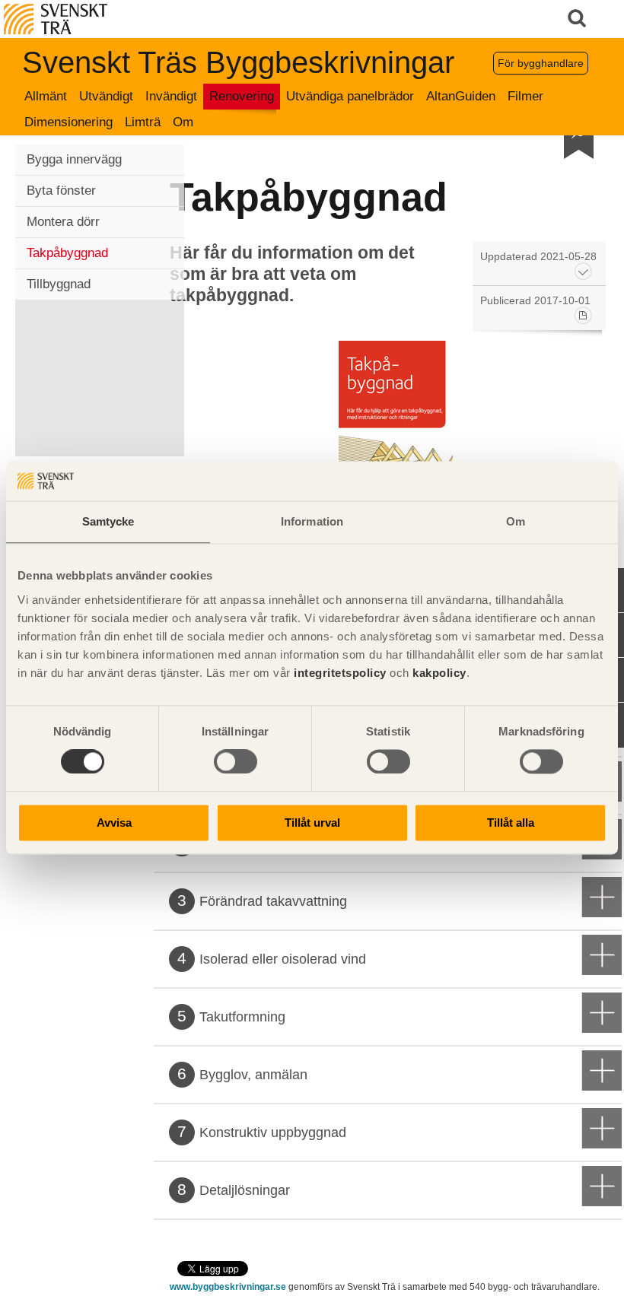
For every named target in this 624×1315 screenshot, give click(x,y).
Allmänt (45, 96)
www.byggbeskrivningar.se (228, 1287)
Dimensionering (68, 122)
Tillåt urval (312, 822)
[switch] (235, 762)
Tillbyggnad (59, 284)
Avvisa (114, 822)
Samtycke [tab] (108, 521)
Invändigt (171, 96)
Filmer (525, 96)
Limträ (143, 122)
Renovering (241, 96)
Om (183, 122)
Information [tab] (312, 521)
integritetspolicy (340, 672)
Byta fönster (61, 190)
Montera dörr (63, 221)
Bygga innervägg (74, 159)
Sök (578, 19)
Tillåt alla (510, 822)
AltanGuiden (460, 96)
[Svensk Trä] (55, 18)
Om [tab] (515, 521)
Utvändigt (106, 96)
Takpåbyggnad (67, 253)
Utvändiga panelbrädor (350, 96)
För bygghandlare (541, 63)
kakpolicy (439, 672)
